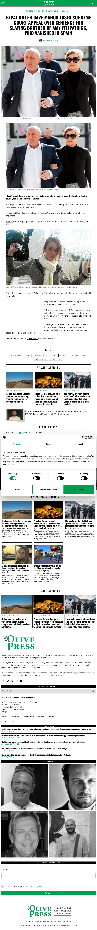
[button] (93, 691)
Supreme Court (40, 359)
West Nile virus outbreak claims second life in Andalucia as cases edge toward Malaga (34, 748)
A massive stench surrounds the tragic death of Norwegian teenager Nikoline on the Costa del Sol (15, 569)
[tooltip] (3, 681)
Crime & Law (47, 11)
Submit (48, 893)
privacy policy (37, 886)
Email (4, 870)
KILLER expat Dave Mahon (18, 196)
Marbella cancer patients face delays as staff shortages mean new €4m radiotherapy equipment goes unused (43, 736)
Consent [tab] (16, 444)
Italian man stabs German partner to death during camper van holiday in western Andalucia (18, 397)
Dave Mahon (38, 356)
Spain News (32, 338)
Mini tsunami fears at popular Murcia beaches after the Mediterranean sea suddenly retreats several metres (43, 742)
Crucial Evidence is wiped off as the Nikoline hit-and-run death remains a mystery (47, 568)
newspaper (75, 356)
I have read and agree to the (24, 886)
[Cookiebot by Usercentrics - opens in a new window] (84, 437)
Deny (17, 489)
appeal (27, 356)
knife (54, 356)
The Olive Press (55, 359)
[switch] (36, 478)
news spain (64, 356)
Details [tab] (48, 444)
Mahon (9, 221)
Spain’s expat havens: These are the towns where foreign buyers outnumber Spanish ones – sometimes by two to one (46, 729)
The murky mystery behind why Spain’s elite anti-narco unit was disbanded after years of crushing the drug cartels (77, 398)
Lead (56, 11)
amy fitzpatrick (15, 356)
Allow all (79, 489)
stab (85, 356)
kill (47, 356)
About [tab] (80, 444)
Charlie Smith (52, 40)
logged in (22, 432)
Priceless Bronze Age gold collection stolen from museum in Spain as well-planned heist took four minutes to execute (47, 398)
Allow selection (48, 489)
